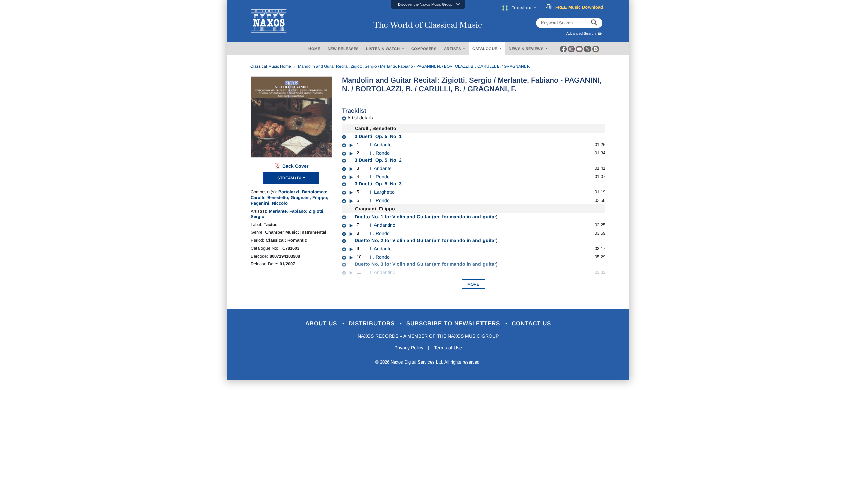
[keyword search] (593, 23)
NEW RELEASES (343, 49)
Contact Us (531, 323)
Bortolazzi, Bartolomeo (302, 191)
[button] (428, 4)
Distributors (373, 323)
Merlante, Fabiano (287, 211)
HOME (314, 49)
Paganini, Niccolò (269, 203)
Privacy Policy (408, 347)
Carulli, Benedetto (269, 197)
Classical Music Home (270, 66)
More (473, 284)
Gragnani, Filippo (309, 197)
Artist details (360, 117)
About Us (322, 323)
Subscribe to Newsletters (454, 323)
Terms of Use (448, 347)
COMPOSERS (424, 49)
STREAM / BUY (291, 178)
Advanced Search (582, 33)
